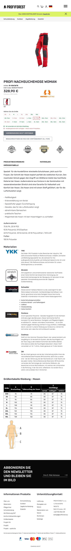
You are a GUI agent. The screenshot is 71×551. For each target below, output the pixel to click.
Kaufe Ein (46, 14)
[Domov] (14, 6)
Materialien (45, 162)
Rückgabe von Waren (41, 505)
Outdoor (20, 19)
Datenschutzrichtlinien (29, 533)
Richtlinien (40, 516)
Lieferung (40, 501)
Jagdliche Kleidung (26, 506)
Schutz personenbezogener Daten (13, 533)
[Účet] (46, 7)
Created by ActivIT (35, 546)
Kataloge (40, 519)
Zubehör (41, 19)
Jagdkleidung (30, 19)
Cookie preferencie (60, 533)
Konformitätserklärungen (12, 516)
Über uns (7, 501)
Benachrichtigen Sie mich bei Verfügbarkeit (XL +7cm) (28, 139)
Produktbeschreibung (14, 162)
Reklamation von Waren (42, 511)
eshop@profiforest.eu (61, 515)
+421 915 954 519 (59, 512)
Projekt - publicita (10, 528)
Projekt (6, 525)
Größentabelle (11, 165)
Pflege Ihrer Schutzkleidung (9, 508)
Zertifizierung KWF (10, 513)
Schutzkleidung (9, 19)
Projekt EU (7, 522)
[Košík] (42, 7)
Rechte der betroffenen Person (46, 533)
